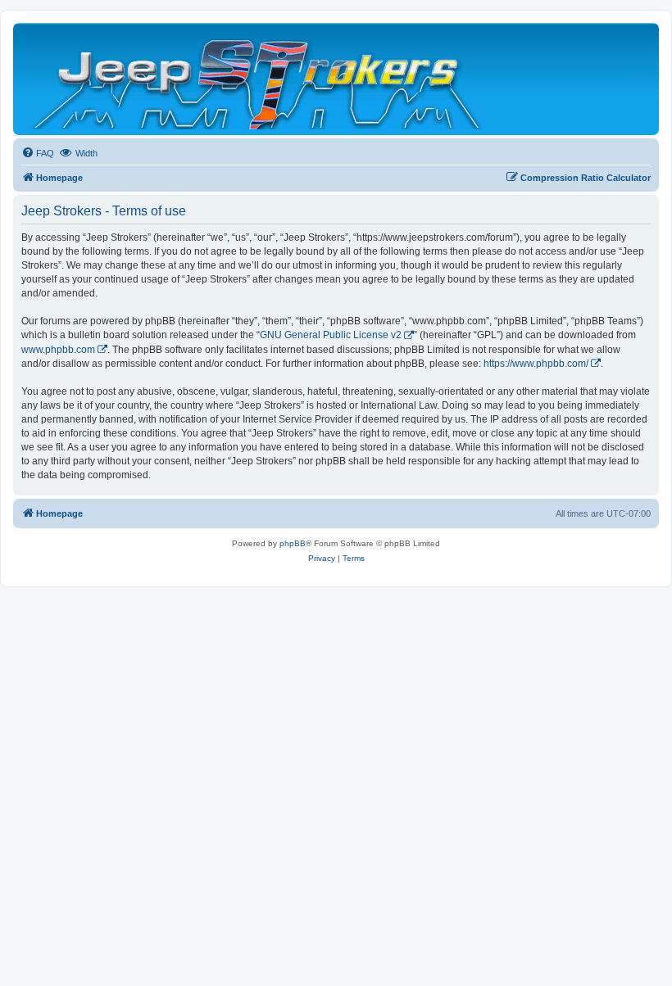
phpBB (292, 543)
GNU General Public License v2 (331, 335)
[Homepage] (258, 79)
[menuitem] (37, 153)
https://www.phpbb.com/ (536, 363)
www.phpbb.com (58, 349)
